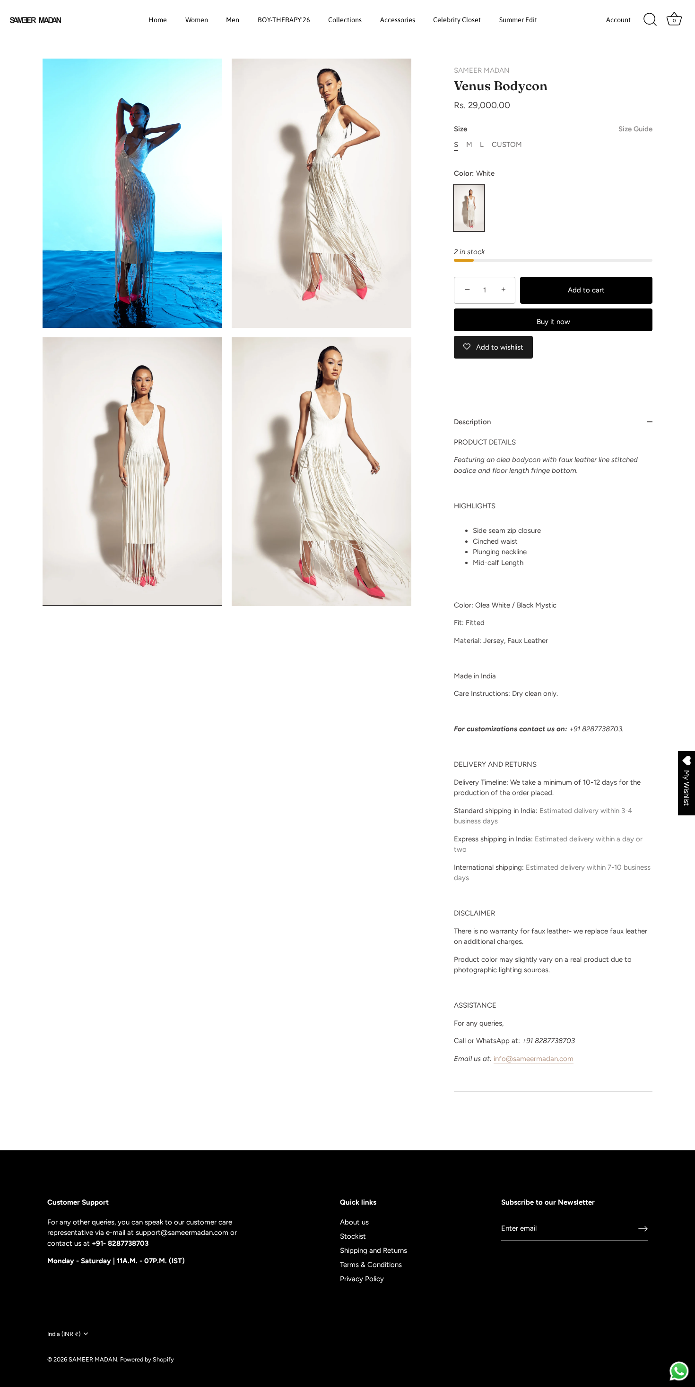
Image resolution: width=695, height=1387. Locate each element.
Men (232, 20)
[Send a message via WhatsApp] (679, 1371)
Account (618, 20)
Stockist (353, 1236)
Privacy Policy (362, 1279)
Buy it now (553, 321)
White (469, 208)
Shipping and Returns (373, 1250)
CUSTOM (507, 144)
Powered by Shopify (147, 1358)
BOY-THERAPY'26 (284, 20)
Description (472, 422)
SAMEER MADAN (482, 70)
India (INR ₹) (63, 1333)
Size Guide (635, 129)
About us (354, 1222)
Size (553, 129)
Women (196, 20)
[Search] (650, 19)
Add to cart (586, 290)
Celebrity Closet (457, 20)
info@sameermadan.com (533, 1058)
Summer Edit (518, 20)
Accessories (397, 20)
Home (157, 20)
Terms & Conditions (371, 1264)
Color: (474, 173)
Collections (345, 20)
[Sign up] (643, 1228)
